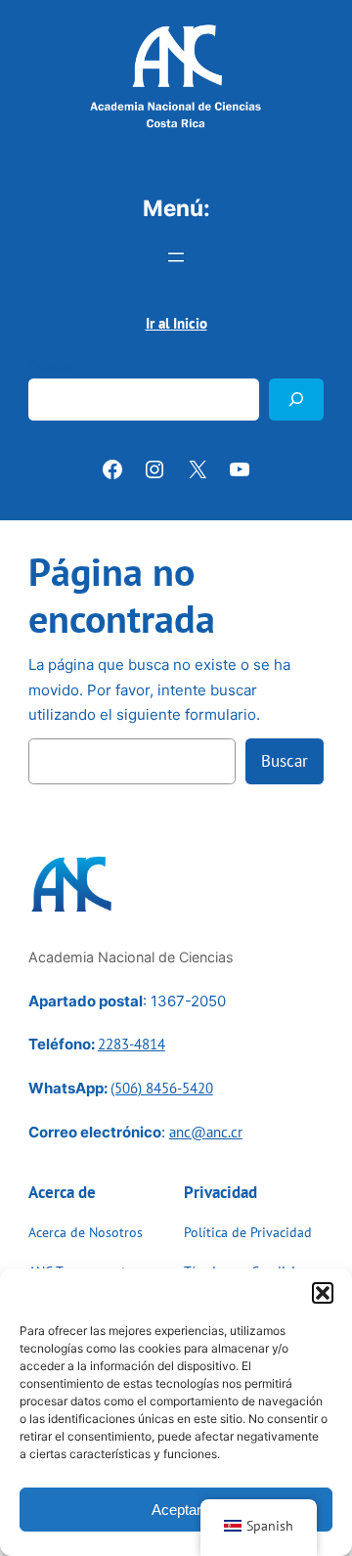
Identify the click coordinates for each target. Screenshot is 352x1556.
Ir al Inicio (176, 323)
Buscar (50, 365)
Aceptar (176, 1509)
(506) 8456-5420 (161, 1088)
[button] (322, 1293)
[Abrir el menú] (176, 257)
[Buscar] (296, 399)
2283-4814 (131, 1044)
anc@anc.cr (205, 1132)
